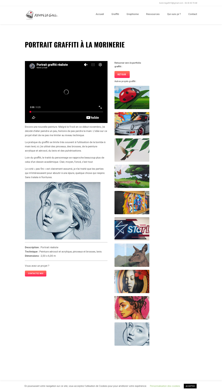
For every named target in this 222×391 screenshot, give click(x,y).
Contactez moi (35, 273)
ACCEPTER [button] (190, 386)
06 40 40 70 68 (191, 3)
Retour (121, 74)
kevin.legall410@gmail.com (171, 3)
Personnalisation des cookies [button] (165, 386)
